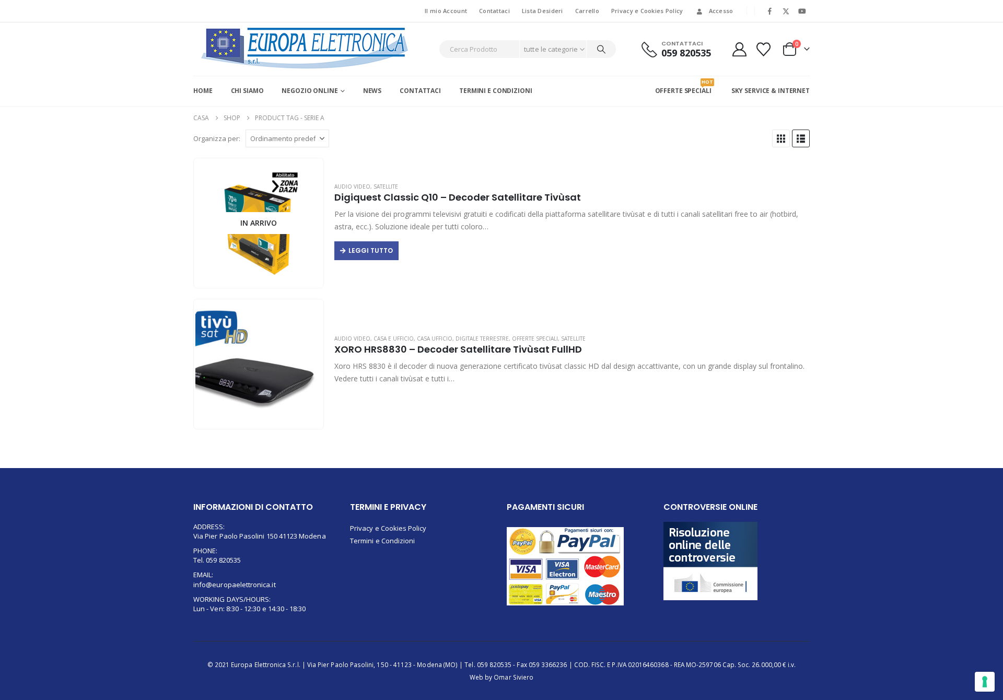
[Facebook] (769, 11)
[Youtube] (802, 11)
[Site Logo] (305, 48)
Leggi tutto (370, 250)
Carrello (587, 11)
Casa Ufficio (434, 338)
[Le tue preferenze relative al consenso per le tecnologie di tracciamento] (985, 682)
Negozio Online (309, 90)
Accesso (721, 11)
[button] (781, 138)
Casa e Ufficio (394, 338)
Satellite (386, 186)
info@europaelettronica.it (234, 584)
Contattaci (494, 11)
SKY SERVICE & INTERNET (770, 90)
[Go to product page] (258, 364)
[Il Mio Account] (739, 49)
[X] (786, 11)
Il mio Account (446, 11)
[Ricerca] (601, 49)
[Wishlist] (763, 49)
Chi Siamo (247, 90)
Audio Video (352, 186)
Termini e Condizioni (495, 90)
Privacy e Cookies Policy (647, 11)
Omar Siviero (513, 677)
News (372, 90)
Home (203, 90)
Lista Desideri (542, 11)
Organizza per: (216, 138)
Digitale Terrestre (482, 338)
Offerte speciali (535, 338)
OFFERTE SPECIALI (683, 86)
